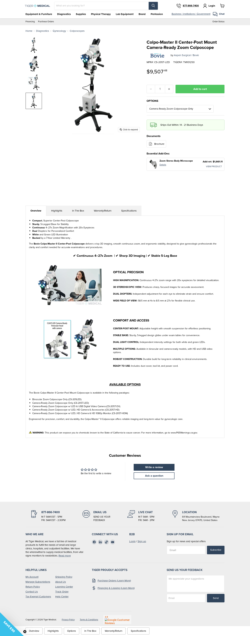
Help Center (62, 596)
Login (132, 541)
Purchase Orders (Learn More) (114, 580)
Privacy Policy (68, 619)
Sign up (142, 541)
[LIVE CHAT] (140, 516)
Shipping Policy (63, 577)
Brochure (159, 144)
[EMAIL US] (96, 516)
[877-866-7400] (47, 516)
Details (163, 164)
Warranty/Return (102, 211)
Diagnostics (64, 14)
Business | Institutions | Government (191, 14)
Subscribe (215, 550)
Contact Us (32, 592)
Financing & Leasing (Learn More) (116, 588)
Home (29, 31)
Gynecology (59, 31)
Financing (30, 21)
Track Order (62, 592)
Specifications (129, 211)
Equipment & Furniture (39, 14)
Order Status (218, 21)
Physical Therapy (101, 14)
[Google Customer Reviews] (117, 619)
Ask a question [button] (154, 476)
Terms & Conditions (89, 619)
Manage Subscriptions (38, 582)
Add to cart (200, 89)
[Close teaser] (25, 631)
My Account (32, 577)
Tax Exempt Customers (38, 596)
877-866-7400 (191, 5)
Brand (142, 14)
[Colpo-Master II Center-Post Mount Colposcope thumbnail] (34, 45)
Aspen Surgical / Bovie (186, 55)
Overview (35, 211)
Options (71, 631)
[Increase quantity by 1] (169, 89)
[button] (12, 624)
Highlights (56, 211)
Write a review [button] (154, 467)
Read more (65, 555)
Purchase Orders (46, 21)
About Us (60, 582)
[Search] (153, 6)
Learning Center (64, 587)
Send (216, 598)
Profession (157, 14)
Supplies (81, 14)
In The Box (78, 211)
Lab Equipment (125, 14)
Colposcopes (77, 31)
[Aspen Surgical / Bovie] (157, 55)
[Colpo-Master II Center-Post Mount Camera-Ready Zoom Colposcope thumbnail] (34, 101)
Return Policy (33, 587)
